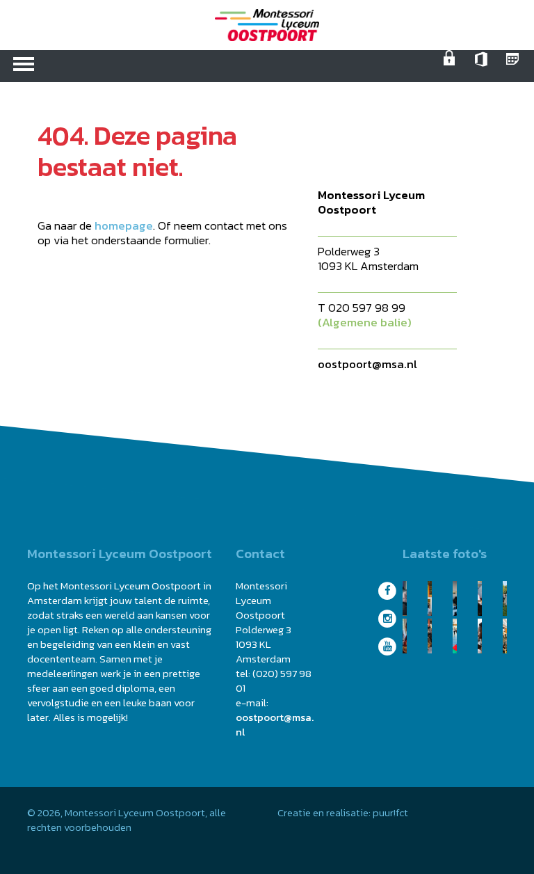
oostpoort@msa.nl (367, 364)
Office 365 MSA (483, 66)
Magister (515, 66)
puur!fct (390, 812)
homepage (124, 225)
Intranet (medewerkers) (452, 66)
